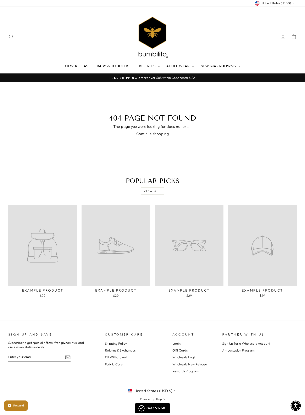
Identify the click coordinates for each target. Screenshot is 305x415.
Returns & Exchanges (120, 350)
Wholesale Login (184, 357)
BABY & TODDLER (113, 66)
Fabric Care (114, 364)
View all (152, 191)
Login (176, 343)
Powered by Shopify (152, 399)
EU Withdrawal (116, 357)
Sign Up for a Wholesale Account (246, 343)
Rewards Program (185, 371)
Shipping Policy (116, 343)
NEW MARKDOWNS (218, 66)
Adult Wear (178, 66)
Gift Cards (180, 350)
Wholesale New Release (189, 364)
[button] (295, 405)
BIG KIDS (148, 66)
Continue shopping (152, 133)
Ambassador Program (238, 350)
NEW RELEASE (77, 66)
